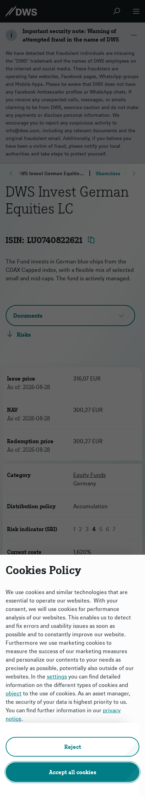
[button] (72, 747)
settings (57, 676)
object (13, 693)
